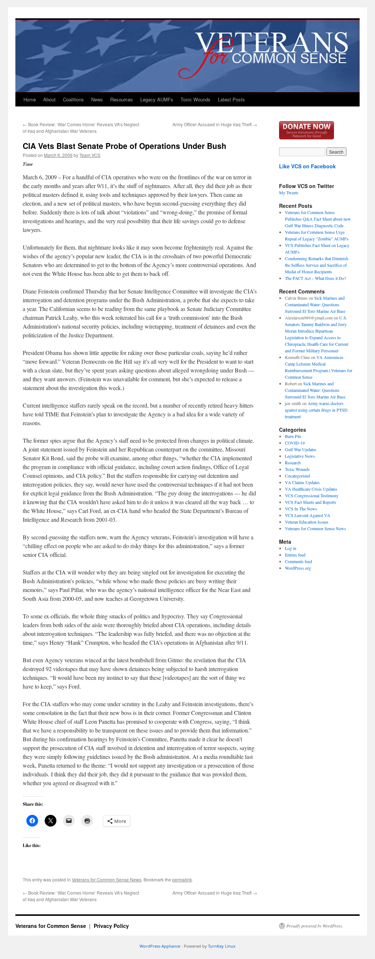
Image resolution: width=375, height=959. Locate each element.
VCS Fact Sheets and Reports (310, 502)
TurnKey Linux (221, 946)
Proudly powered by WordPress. (314, 926)
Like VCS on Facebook (307, 166)
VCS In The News (301, 509)
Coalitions (73, 99)
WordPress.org (298, 568)
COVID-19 (295, 443)
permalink (182, 879)
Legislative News (300, 456)
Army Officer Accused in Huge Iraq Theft (214, 124)
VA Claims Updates (302, 482)
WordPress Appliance (160, 946)
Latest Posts (231, 99)
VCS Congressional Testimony (311, 495)
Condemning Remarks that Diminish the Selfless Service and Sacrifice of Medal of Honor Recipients (316, 264)
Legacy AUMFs (156, 99)
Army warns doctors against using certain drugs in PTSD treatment (316, 409)
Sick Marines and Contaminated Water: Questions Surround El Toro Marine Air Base (315, 304)
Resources (121, 99)
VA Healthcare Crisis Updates (311, 489)
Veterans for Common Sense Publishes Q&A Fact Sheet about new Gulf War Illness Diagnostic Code (318, 218)
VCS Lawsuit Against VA (307, 515)
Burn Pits (293, 436)
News (97, 99)
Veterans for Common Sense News (106, 879)
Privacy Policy (111, 925)
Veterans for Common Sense (51, 925)
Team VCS (89, 155)
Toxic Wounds (196, 99)
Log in (290, 548)
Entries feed (295, 555)
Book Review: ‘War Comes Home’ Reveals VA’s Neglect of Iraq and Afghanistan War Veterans (81, 127)
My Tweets (288, 192)
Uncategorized (297, 476)
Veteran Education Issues (306, 522)
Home (29, 99)
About (49, 99)
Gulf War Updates (300, 449)
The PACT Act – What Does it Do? (315, 278)
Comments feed (298, 561)
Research (293, 462)
